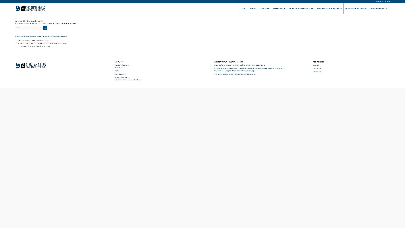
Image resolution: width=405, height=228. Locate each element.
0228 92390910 (124, 78)
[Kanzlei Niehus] (30, 8)
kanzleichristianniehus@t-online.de (130, 80)
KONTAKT (316, 65)
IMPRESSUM (317, 68)
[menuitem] (244, 8)
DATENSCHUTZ (317, 72)
